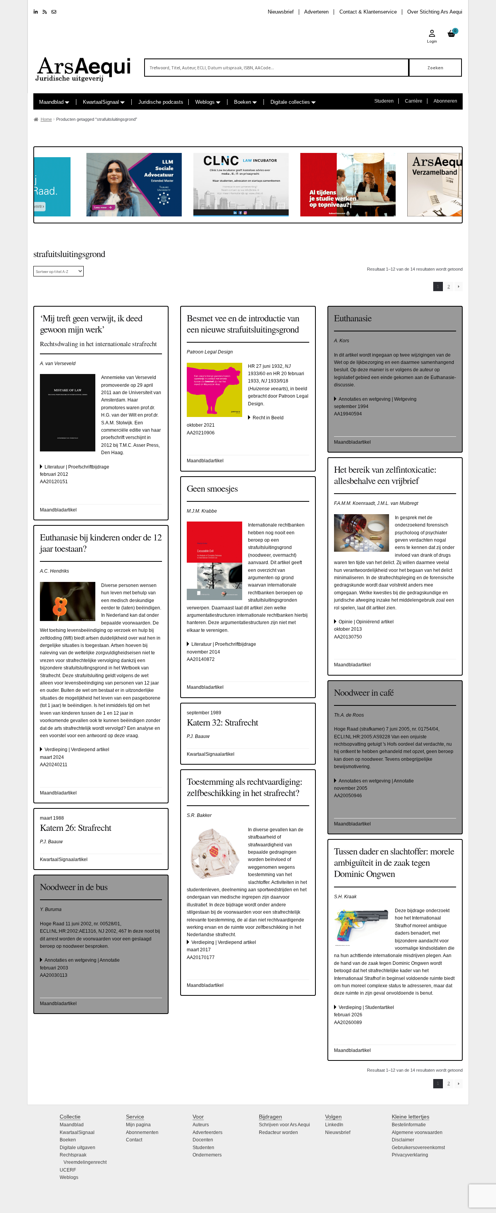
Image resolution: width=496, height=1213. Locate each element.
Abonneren (445, 101)
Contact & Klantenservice (368, 12)
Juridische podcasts (160, 102)
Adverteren (316, 12)
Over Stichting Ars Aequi (434, 12)
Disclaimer (403, 1140)
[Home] (83, 66)
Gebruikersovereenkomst (418, 1147)
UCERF (68, 1170)
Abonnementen (142, 1132)
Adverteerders (207, 1132)
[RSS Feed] (45, 12)
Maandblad (51, 102)
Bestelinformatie (409, 1124)
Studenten (203, 1147)
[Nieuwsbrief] (54, 12)
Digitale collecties (290, 102)
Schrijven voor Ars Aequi (284, 1124)
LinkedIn (334, 1124)
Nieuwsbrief (281, 12)
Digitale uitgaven (77, 1147)
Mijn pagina (138, 1124)
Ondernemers (207, 1155)
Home (46, 119)
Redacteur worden (278, 1132)
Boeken (242, 102)
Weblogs (205, 102)
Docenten (203, 1140)
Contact (134, 1140)
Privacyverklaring (410, 1155)
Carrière (413, 101)
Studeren (384, 101)
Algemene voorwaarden (417, 1132)
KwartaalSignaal (101, 102)
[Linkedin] (36, 12)
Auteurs (201, 1124)
